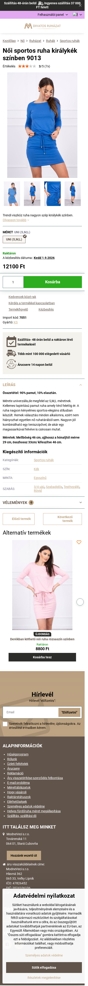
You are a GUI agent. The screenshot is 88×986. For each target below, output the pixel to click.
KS (16, 322)
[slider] (27, 66)
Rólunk (12, 759)
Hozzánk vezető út (24, 855)
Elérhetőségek (17, 801)
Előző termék (21, 519)
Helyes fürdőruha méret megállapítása (34, 811)
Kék (36, 469)
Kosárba (52, 282)
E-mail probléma (18, 783)
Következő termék (65, 519)
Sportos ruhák (44, 460)
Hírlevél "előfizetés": (42, 700)
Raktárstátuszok (19, 797)
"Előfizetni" (69, 712)
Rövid (38, 490)
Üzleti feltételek (17, 764)
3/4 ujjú (39, 487)
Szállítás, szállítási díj (21, 816)
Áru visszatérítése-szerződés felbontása (35, 778)
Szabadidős (54, 487)
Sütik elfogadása (44, 967)
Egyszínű (40, 478)
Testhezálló (71, 487)
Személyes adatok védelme (26, 806)
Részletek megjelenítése (44, 977)
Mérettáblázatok (18, 787)
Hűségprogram (17, 754)
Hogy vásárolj (16, 792)
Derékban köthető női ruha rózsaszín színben (42, 639)
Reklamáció (15, 773)
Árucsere (13, 768)
